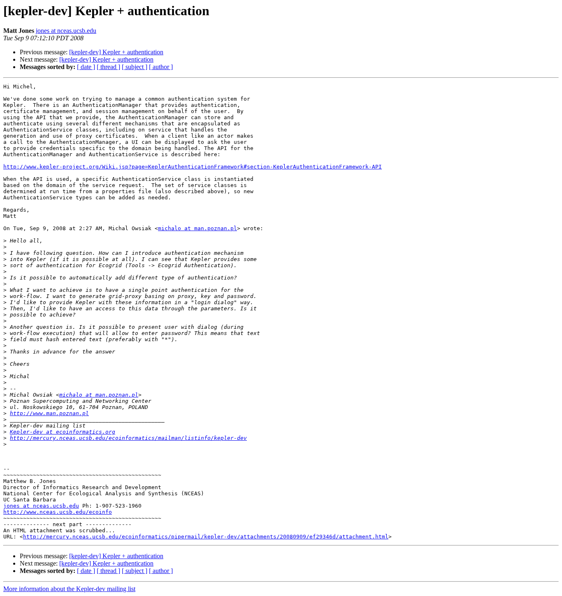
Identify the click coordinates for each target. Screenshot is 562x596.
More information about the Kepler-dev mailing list (69, 588)
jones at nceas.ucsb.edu (66, 30)
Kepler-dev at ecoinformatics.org (62, 432)
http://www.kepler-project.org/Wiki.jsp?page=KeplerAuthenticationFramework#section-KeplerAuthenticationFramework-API (192, 167)
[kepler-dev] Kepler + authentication (116, 52)
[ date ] (86, 66)
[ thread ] (108, 66)
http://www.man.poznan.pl (49, 413)
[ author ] (161, 66)
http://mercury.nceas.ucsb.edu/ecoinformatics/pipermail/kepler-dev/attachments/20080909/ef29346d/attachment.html (205, 537)
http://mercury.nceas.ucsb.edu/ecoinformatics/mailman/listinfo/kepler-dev (128, 438)
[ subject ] (134, 66)
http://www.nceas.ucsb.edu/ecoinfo (57, 512)
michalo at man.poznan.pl (197, 228)
